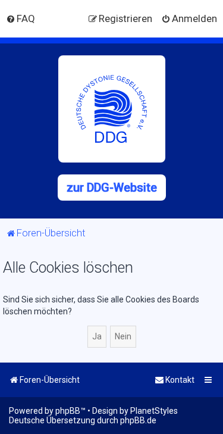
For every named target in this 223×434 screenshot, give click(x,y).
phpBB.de (138, 420)
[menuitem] (20, 18)
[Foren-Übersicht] (111, 109)
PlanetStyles (154, 411)
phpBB (67, 411)
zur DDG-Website (112, 187)
